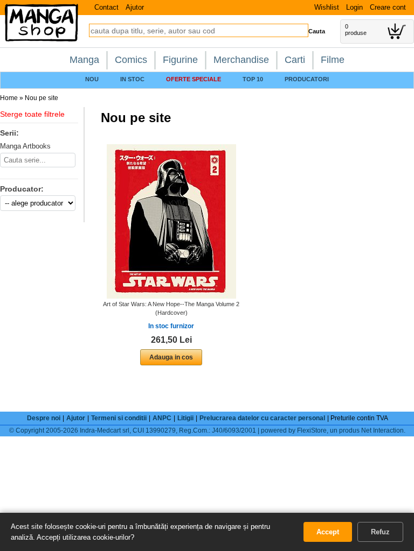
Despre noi (43, 418)
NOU (92, 79)
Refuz (380, 532)
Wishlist (326, 7)
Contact (106, 7)
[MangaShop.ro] (41, 39)
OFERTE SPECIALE (193, 79)
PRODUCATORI (307, 79)
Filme (332, 59)
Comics (131, 59)
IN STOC (132, 79)
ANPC (162, 418)
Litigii (185, 418)
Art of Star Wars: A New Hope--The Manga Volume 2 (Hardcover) (171, 308)
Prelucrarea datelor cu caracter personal (262, 418)
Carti (295, 59)
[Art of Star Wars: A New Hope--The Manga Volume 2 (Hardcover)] (171, 221)
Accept (327, 532)
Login (354, 7)
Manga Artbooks (25, 146)
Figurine (180, 59)
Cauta (316, 31)
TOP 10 (253, 79)
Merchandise (241, 59)
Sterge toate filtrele (32, 114)
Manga (84, 59)
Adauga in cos (171, 357)
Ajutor (135, 7)
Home (9, 98)
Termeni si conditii (119, 418)
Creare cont (388, 7)
